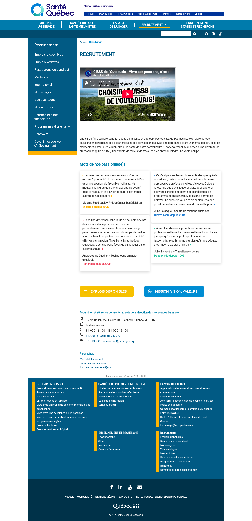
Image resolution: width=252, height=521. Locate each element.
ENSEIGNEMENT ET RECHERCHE (118, 432)
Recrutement (152, 25)
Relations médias (105, 496)
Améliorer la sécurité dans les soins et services (187, 400)
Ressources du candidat (51, 70)
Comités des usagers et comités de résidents (186, 408)
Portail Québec (125, 13)
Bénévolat (41, 134)
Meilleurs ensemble (171, 396)
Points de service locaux (50, 392)
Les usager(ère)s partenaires (176, 425)
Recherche (104, 445)
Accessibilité (84, 496)
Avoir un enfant (45, 396)
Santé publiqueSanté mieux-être (82, 24)
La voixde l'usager (119, 24)
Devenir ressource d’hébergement (47, 143)
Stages (102, 441)
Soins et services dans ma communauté (59, 388)
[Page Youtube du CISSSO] (130, 487)
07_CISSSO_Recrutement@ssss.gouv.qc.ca (112, 341)
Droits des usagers (171, 404)
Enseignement (106, 437)
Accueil (90, 13)
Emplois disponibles (48, 54)
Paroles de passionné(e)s (95, 367)
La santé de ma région (111, 400)
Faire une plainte (169, 413)
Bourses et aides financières (46, 117)
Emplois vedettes (46, 62)
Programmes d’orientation (53, 126)
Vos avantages (45, 100)
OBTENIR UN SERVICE (50, 384)
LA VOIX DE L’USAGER (173, 384)
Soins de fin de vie (47, 425)
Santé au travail (107, 404)
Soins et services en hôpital (52, 429)
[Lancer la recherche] (194, 33)
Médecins (41, 77)
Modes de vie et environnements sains (120, 388)
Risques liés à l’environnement (115, 396)
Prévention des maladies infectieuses (119, 392)
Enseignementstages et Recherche (197, 24)
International (43, 85)
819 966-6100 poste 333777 (103, 336)
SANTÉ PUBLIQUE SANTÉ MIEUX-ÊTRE (122, 384)
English (199, 13)
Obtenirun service (46, 24)
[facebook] (111, 487)
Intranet (167, 13)
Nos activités (43, 107)
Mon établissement (148, 13)
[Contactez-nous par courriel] (140, 487)
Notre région (43, 92)
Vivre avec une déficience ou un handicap (60, 413)
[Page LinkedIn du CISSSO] (120, 487)
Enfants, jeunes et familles (52, 400)
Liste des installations (93, 363)
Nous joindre (183, 13)
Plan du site (105, 13)
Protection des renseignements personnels (161, 496)
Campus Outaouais (109, 449)
